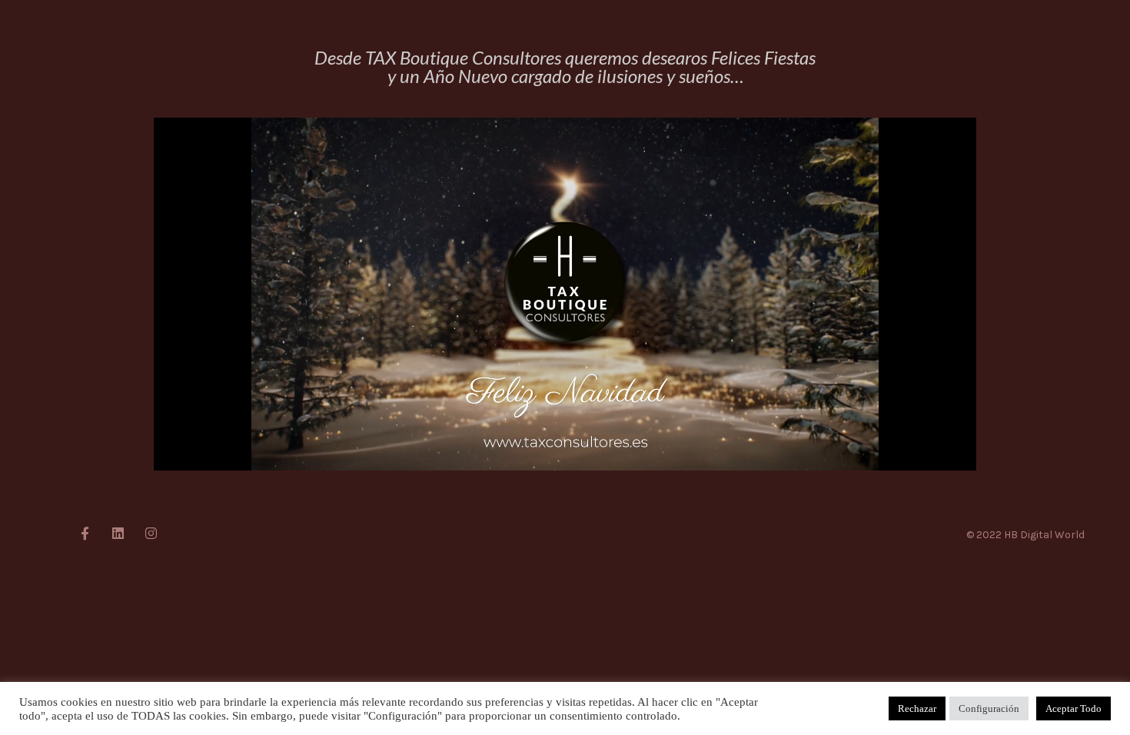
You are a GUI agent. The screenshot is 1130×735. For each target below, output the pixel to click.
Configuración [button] (989, 708)
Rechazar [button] (917, 708)
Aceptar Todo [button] (1073, 708)
